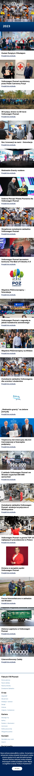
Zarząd (3, 704)
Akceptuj (17, 768)
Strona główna (5, 680)
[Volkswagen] (17, 4)
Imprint (3, 742)
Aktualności (4, 699)
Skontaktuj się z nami (7, 739)
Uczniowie (4, 726)
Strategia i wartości (7, 701)
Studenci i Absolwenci (7, 723)
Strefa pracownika (6, 729)
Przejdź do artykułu (8, 56)
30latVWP (4, 696)
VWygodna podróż (6, 731)
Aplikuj (3, 720)
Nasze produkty (6, 685)
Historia (3, 707)
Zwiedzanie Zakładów (7, 688)
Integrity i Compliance (7, 710)
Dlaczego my (5, 717)
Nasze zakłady (5, 683)
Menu (7, 2)
